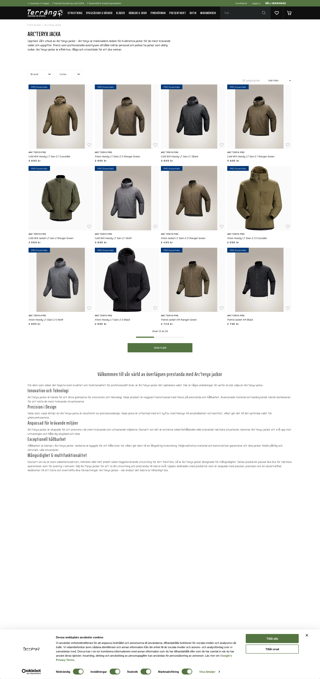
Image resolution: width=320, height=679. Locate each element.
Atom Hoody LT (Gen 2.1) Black (112, 320)
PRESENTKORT (177, 13)
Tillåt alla (272, 638)
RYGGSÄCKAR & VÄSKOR (99, 13)
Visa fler (160, 348)
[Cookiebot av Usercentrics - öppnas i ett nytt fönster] (31, 672)
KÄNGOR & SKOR (138, 13)
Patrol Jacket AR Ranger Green (179, 320)
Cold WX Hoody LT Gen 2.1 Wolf (113, 238)
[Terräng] (45, 13)
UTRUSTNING (75, 13)
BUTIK (193, 13)
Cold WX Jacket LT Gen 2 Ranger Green (51, 238)
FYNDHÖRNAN (158, 13)
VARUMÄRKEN (208, 13)
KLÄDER (120, 13)
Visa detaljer (207, 671)
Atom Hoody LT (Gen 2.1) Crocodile (247, 238)
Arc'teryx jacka (52, 25)
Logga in (256, 3)
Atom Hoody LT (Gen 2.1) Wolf (46, 320)
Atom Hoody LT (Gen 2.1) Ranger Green (117, 156)
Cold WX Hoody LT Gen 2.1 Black (179, 156)
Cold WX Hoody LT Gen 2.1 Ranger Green (251, 156)
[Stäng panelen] (307, 635)
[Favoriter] (276, 12)
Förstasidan (34, 25)
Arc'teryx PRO (37, 152)
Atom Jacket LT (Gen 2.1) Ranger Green (183, 238)
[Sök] (263, 13)
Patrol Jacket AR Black (240, 320)
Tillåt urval (272, 649)
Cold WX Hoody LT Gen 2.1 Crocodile (49, 156)
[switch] (115, 672)
